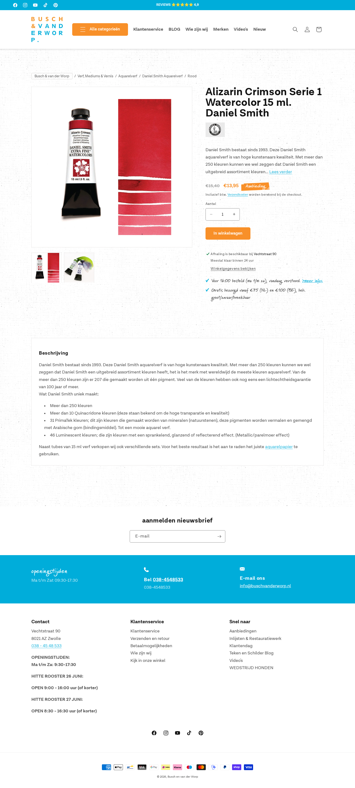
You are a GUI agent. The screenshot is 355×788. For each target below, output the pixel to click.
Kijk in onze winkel (147, 660)
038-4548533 (168, 580)
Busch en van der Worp (183, 777)
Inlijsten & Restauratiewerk (255, 638)
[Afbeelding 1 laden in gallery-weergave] (46, 268)
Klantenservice (145, 631)
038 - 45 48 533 (46, 645)
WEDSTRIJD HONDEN (251, 667)
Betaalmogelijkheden (151, 645)
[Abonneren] (219, 536)
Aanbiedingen (242, 631)
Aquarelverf (127, 76)
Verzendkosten (237, 195)
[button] (96, 29)
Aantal (211, 204)
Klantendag (241, 645)
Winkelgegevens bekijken (233, 268)
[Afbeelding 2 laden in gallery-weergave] (79, 268)
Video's (236, 660)
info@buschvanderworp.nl (265, 585)
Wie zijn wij (140, 653)
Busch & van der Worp (52, 76)
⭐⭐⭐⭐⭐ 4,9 (185, 5)
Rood (192, 76)
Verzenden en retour (150, 638)
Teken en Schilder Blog (251, 653)
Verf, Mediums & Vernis (95, 76)
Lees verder (280, 171)
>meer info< (312, 280)
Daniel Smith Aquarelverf (162, 76)
